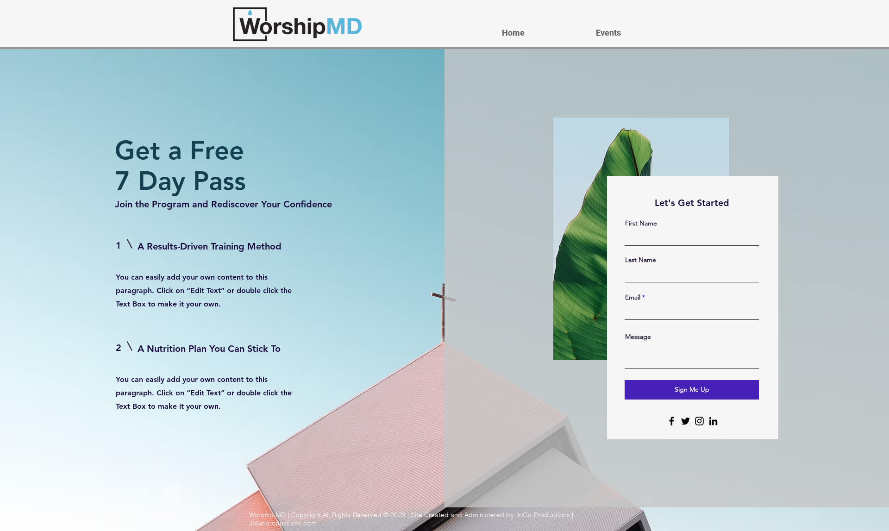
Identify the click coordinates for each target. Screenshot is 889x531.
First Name (641, 223)
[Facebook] (671, 421)
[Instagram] (699, 421)
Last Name (640, 259)
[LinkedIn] (713, 421)
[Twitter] (685, 421)
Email (632, 297)
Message (638, 336)
